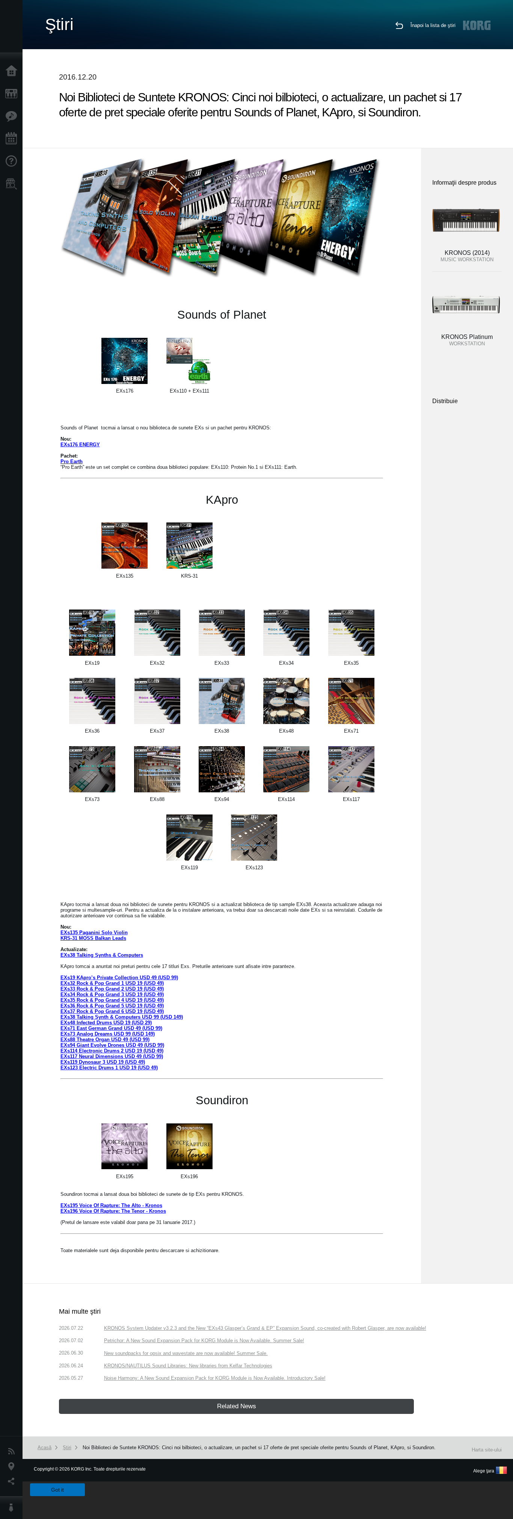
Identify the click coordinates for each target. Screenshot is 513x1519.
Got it (57, 1490)
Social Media (13, 1481)
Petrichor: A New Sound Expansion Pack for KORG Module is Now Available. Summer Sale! (204, 1340)
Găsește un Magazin (13, 184)
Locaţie (13, 1466)
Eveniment (13, 139)
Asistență (13, 161)
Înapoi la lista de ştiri (433, 25)
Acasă (13, 71)
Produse (13, 94)
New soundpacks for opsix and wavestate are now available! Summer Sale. (186, 1353)
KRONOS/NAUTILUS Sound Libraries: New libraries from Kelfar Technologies (188, 1365)
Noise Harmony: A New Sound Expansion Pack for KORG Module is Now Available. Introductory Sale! (215, 1378)
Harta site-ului (487, 1450)
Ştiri (13, 1451)
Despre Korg (13, 1507)
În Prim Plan (13, 116)
